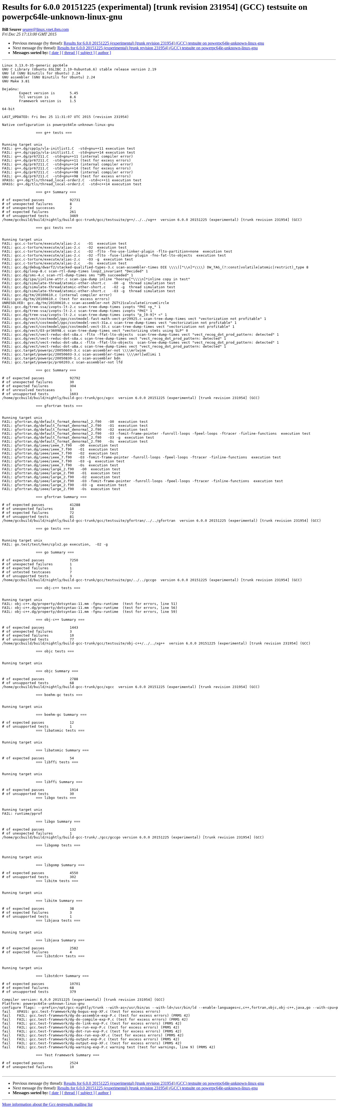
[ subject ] (86, 52)
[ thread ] (69, 52)
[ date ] (55, 52)
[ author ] (103, 52)
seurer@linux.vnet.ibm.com (45, 29)
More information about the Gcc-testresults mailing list (47, 1104)
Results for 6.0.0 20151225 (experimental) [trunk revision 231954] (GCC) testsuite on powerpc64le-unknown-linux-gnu (164, 43)
